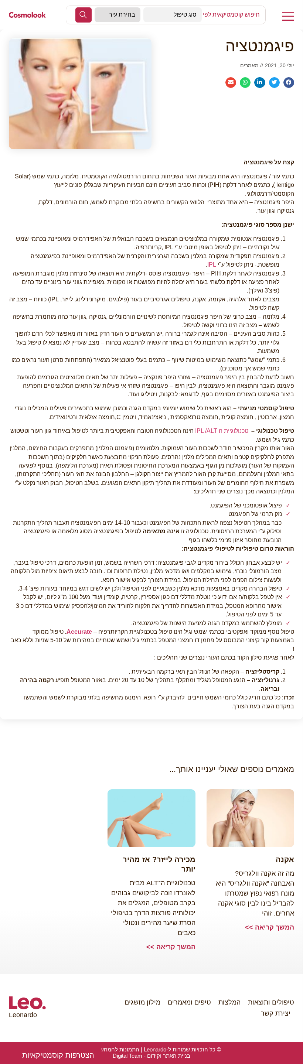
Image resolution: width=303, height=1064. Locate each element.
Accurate (79, 632)
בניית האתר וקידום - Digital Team (151, 1056)
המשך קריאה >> (269, 927)
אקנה (285, 859)
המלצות (229, 1002)
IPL (211, 264)
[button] (58, 1055)
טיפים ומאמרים (189, 1002)
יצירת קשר (275, 1013)
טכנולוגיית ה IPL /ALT (221, 431)
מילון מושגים (142, 1002)
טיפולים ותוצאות (271, 1002)
